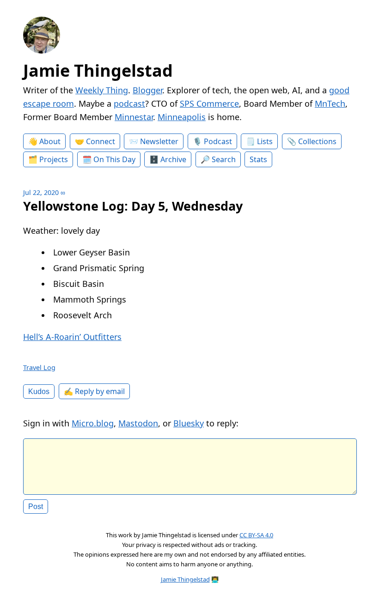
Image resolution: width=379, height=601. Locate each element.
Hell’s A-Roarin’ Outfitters (72, 336)
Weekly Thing (101, 90)
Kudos (38, 391)
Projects (53, 159)
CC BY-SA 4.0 (256, 535)
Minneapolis (182, 116)
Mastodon (138, 423)
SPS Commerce (209, 103)
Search (224, 159)
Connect (100, 141)
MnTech (330, 103)
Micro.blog (93, 423)
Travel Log (39, 367)
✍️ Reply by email (94, 391)
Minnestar (134, 116)
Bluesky (188, 423)
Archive (173, 159)
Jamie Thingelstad (98, 70)
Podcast (218, 141)
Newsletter (159, 141)
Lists (265, 141)
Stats (258, 159)
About (50, 141)
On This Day (114, 159)
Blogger (147, 90)
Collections (317, 141)
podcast (129, 103)
